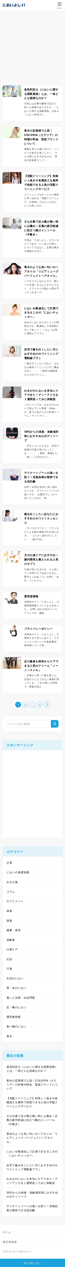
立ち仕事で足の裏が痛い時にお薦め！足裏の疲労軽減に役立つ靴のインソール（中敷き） (32, 1120)
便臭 (9, 920)
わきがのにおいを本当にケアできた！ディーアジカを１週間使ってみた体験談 (32, 1180)
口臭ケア (12, 949)
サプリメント (15, 901)
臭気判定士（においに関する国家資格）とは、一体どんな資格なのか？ (32, 1068)
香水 (9, 1036)
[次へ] (47, 705)
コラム (10, 891)
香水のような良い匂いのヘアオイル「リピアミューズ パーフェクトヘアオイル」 (32, 1138)
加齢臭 (10, 939)
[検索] (54, 724)
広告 (9, 959)
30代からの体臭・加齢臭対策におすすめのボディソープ (32, 1194)
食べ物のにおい (16, 1026)
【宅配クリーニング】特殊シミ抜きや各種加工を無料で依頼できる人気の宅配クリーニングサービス (32, 1102)
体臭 (9, 911)
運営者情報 (13, 1017)
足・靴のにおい (16, 1007)
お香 (9, 862)
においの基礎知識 (17, 872)
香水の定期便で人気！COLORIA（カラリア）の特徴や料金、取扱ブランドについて (32, 1084)
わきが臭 (12, 882)
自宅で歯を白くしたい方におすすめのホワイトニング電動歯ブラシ (32, 1167)
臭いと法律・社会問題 (20, 997)
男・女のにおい (16, 988)
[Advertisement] (32, 45)
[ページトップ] (57, 1259)
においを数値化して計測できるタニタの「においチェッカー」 (32, 1153)
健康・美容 (13, 930)
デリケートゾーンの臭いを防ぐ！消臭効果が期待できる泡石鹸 (32, 1208)
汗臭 (9, 968)
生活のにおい (15, 978)
